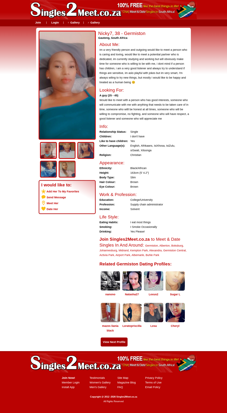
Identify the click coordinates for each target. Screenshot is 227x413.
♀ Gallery (73, 22)
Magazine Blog (126, 382)
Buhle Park (152, 255)
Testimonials (97, 377)
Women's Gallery (100, 382)
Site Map (122, 377)
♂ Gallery (93, 22)
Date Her (52, 209)
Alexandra (155, 250)
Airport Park (123, 255)
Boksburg (177, 245)
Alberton (164, 245)
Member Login (71, 382)
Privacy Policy (153, 377)
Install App (68, 387)
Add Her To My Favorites (62, 191)
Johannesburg (108, 250)
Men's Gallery (98, 387)
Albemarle (138, 255)
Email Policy (152, 387)
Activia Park (106, 255)
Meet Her (52, 203)
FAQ (120, 387)
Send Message (56, 197)
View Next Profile (114, 342)
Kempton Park (139, 250)
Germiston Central (174, 250)
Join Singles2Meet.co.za (124, 239)
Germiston (151, 245)
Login (55, 22)
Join (38, 22)
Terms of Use (153, 382)
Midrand (124, 250)
